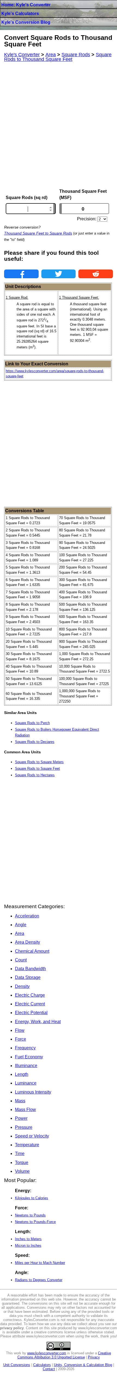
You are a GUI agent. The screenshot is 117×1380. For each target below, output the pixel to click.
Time (19, 1153)
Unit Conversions (16, 1365)
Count (21, 960)
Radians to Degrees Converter (38, 1280)
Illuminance (26, 1065)
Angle (20, 924)
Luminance (25, 1083)
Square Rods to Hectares (35, 775)
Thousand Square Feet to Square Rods (38, 233)
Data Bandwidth (30, 968)
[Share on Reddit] (95, 274)
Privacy (94, 1357)
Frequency (25, 1048)
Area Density (27, 942)
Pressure (23, 1127)
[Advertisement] (58, 125)
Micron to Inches (28, 1245)
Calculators (42, 1365)
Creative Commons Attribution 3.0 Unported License (64, 1355)
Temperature (27, 1144)
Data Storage (28, 977)
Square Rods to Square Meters (39, 762)
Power (21, 1118)
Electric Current (30, 1004)
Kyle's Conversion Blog (25, 22)
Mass (20, 1100)
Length (21, 1074)
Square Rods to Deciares (34, 742)
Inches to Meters (28, 1239)
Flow (19, 1030)
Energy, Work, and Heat (38, 1021)
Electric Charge (30, 995)
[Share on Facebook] (21, 274)
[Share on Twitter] (58, 274)
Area (19, 933)
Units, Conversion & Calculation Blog (83, 1365)
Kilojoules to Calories (31, 1198)
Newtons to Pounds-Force (35, 1222)
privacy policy (12, 1328)
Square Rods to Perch (32, 723)
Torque (21, 1162)
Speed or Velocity (32, 1136)
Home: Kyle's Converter (26, 4)
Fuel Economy (29, 1057)
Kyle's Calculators (20, 13)
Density (22, 986)
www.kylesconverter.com (46, 1353)
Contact (49, 1369)
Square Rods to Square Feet (37, 768)
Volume (22, 1171)
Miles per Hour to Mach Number (40, 1263)
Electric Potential (31, 1012)
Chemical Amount (32, 951)
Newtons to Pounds (30, 1215)
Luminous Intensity (33, 1092)
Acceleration (27, 916)
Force (20, 1039)
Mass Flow (25, 1109)
